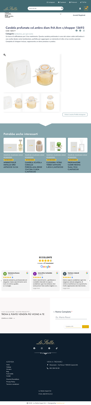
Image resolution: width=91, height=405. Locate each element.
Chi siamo (8, 369)
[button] (79, 15)
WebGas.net (60, 403)
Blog (7, 371)
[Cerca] (62, 8)
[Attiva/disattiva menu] (60, 14)
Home (8, 365)
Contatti (8, 376)
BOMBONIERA (18, 34)
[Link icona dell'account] (80, 8)
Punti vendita (9, 374)
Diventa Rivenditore (12, 379)
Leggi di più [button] (36, 288)
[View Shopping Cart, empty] (86, 8)
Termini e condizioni (12, 384)
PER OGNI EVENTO (28, 34)
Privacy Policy (10, 382)
